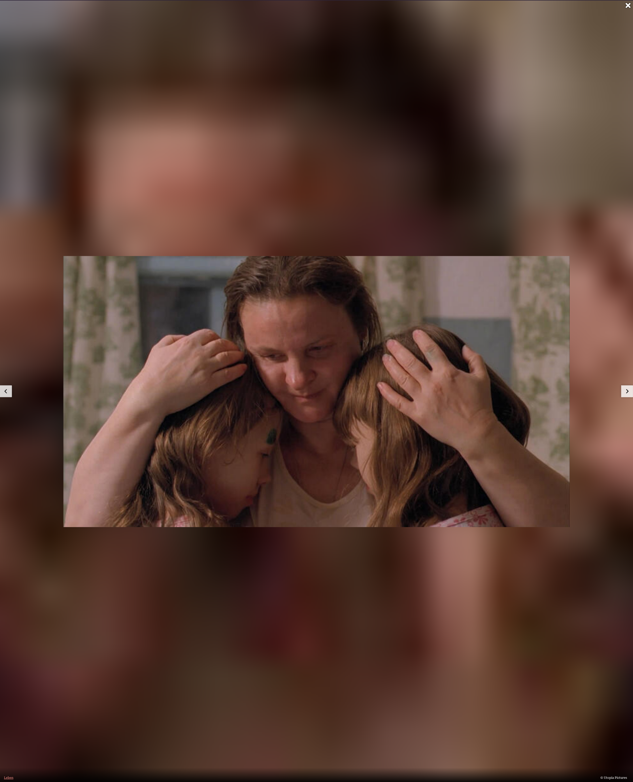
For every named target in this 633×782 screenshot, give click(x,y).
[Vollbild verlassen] (628, 5)
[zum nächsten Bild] (627, 391)
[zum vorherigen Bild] (6, 391)
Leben (8, 777)
